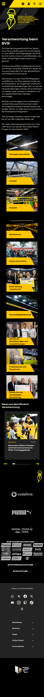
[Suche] (34, 4)
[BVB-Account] (29, 4)
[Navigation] (40, 4)
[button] (39, 477)
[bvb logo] (4, 4)
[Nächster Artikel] (38, 464)
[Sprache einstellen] (23, 4)
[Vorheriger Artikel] (4, 464)
